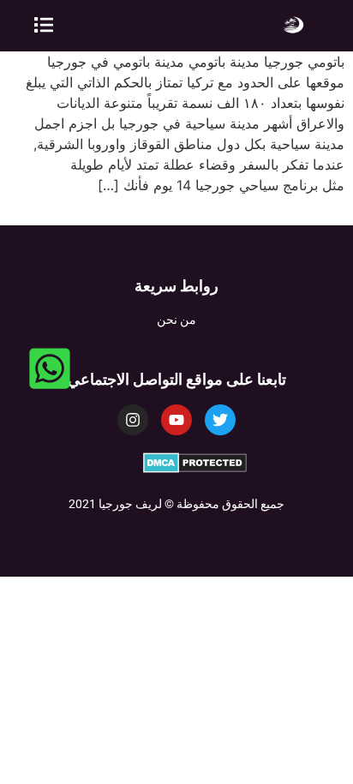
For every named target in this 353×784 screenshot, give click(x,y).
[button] (44, 26)
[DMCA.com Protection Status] (195, 467)
